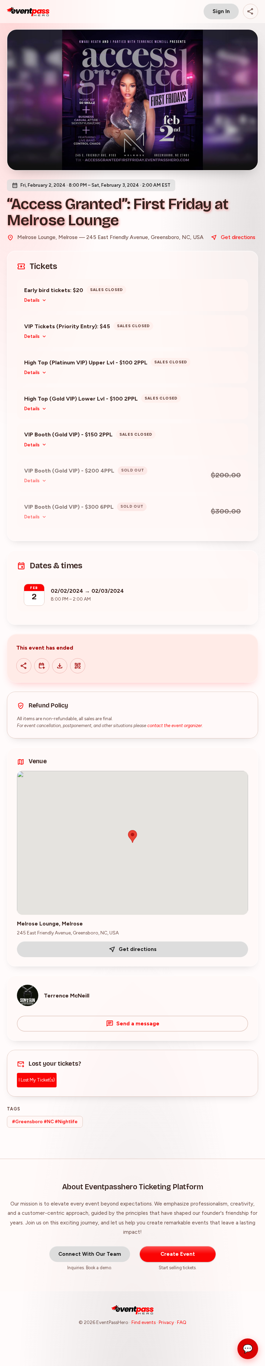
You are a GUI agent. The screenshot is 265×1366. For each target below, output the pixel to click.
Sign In (221, 11)
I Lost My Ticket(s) (37, 1080)
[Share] (250, 11)
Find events (143, 1322)
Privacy (166, 1322)
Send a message (137, 1024)
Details (32, 300)
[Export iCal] (59, 665)
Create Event (177, 1254)
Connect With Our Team (89, 1254)
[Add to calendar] (41, 665)
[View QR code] (77, 665)
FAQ (181, 1322)
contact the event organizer (174, 725)
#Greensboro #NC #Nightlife (45, 1121)
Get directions (238, 237)
